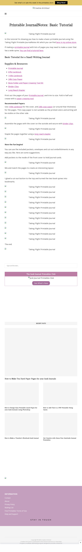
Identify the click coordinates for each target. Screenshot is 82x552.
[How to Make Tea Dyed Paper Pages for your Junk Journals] (41, 352)
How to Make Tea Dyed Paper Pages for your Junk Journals (30, 379)
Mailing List (9, 507)
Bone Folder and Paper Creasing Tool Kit (25, 83)
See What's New (41, 283)
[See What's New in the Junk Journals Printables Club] (41, 278)
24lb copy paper (46, 107)
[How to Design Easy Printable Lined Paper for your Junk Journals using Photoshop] (22, 394)
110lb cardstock (15, 107)
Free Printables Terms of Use (16, 511)
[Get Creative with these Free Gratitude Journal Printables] (60, 424)
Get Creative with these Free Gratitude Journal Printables (59, 439)
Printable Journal (15, 68)
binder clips (68, 123)
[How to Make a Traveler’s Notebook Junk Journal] (22, 424)
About (7, 501)
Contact (7, 498)
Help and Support (11, 514)
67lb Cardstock (14, 72)
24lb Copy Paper (15, 79)
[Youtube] (46, 530)
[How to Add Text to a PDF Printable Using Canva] (60, 394)
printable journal (22, 47)
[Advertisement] (41, 304)
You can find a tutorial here (31, 50)
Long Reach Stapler (16, 90)
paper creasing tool (25, 98)
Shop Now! (61, 3)
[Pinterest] (41, 530)
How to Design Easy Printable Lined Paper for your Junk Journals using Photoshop (21, 409)
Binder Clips (13, 86)
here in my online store (66, 42)
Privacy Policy (10, 504)
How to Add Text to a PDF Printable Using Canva (58, 409)
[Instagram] (36, 530)
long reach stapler (42, 134)
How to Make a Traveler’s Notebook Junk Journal (22, 438)
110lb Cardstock (15, 75)
